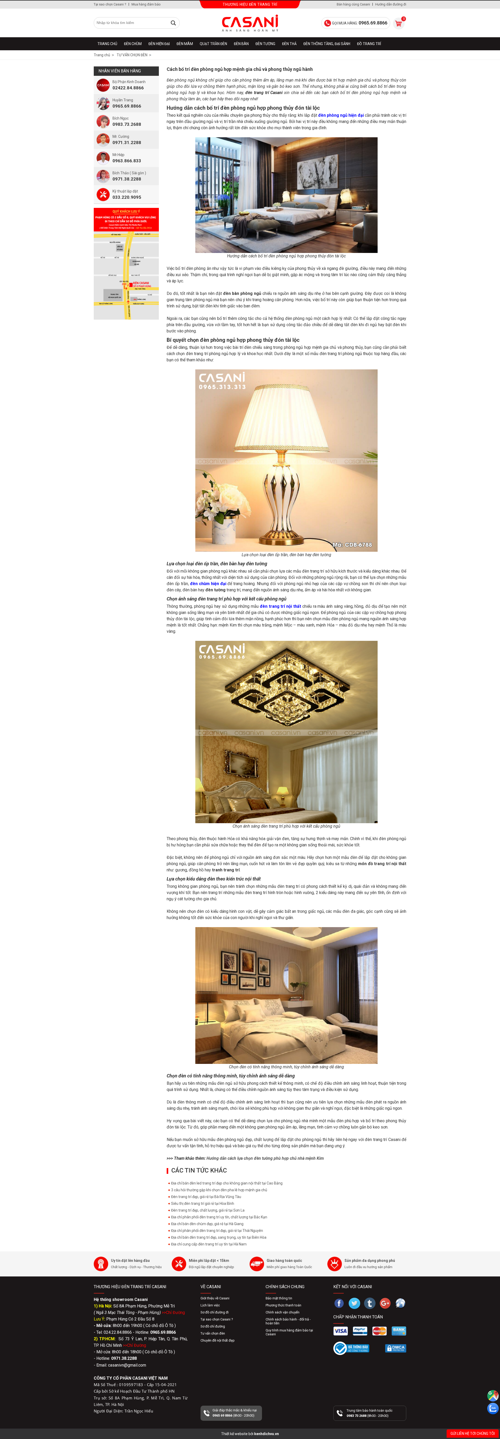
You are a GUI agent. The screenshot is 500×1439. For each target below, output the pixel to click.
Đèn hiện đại (159, 44)
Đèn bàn (241, 44)
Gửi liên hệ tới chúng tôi (473, 1433)
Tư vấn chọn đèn (213, 1333)
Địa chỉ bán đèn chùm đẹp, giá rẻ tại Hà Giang (206, 1224)
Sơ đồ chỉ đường (213, 1326)
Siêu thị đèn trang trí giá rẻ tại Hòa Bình (202, 1203)
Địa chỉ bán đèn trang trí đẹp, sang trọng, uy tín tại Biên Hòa (218, 1237)
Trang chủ (107, 44)
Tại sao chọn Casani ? (110, 4)
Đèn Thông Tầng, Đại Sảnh (326, 44)
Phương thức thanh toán (283, 1305)
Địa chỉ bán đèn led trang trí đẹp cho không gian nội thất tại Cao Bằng (226, 1183)
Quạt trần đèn (213, 44)
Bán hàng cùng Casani (353, 4)
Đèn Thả (289, 44)
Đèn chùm (133, 44)
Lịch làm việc (210, 1305)
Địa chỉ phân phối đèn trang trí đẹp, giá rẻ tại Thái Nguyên (216, 1231)
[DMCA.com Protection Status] (395, 1348)
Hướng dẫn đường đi (390, 4)
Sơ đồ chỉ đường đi (215, 1312)
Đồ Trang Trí (369, 44)
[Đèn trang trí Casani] (250, 23)
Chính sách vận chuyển (282, 1312)
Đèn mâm (185, 44)
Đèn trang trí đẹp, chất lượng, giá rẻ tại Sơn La (207, 1210)
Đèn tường (265, 44)
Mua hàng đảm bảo (146, 4)
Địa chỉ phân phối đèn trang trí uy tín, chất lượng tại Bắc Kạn (218, 1217)
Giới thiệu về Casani (215, 1298)
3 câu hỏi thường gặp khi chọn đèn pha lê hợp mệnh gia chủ (218, 1190)
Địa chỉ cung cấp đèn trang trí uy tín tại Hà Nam (208, 1244)
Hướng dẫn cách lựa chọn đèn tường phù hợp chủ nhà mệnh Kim (265, 1158)
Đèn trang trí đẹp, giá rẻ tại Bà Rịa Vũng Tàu (205, 1197)
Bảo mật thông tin (279, 1298)
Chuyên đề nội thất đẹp (218, 1340)
